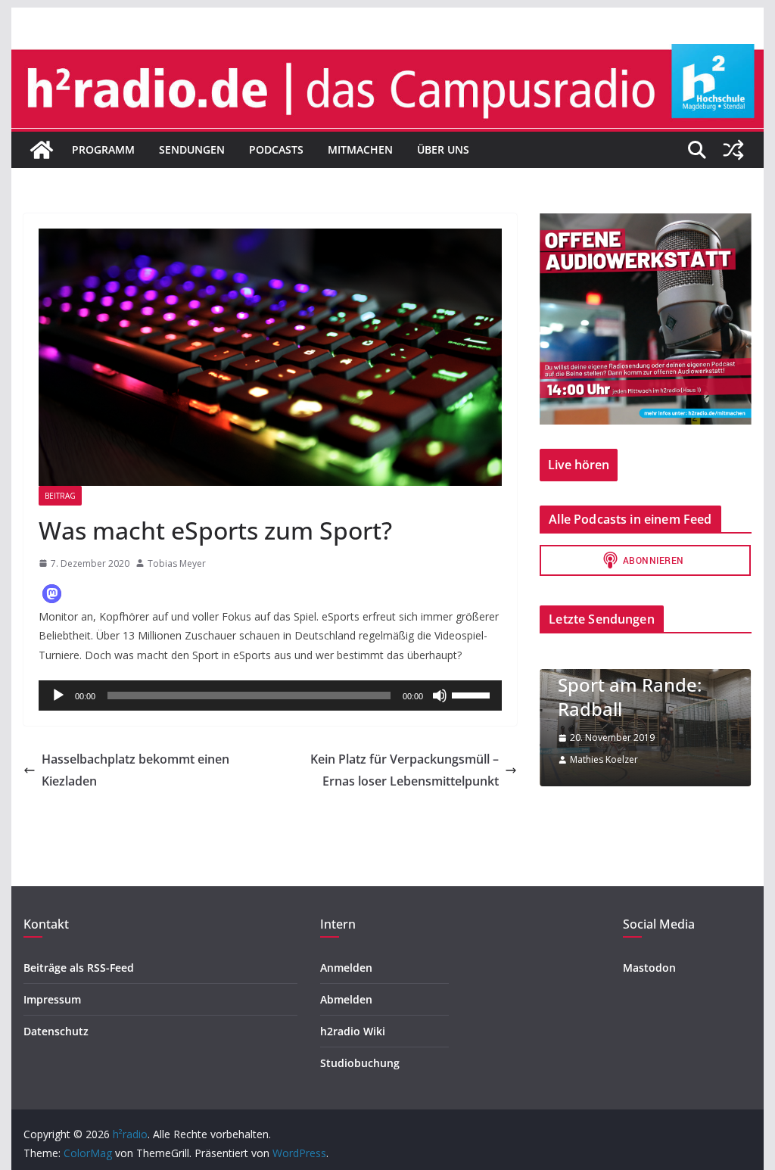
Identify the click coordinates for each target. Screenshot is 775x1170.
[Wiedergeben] (58, 695)
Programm (103, 149)
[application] (270, 695)
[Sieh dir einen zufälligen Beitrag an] (733, 150)
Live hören (578, 464)
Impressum (52, 999)
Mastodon (649, 967)
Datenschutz (56, 1031)
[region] (645, 319)
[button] (51, 593)
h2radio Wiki (352, 1031)
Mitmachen (360, 149)
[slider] (473, 694)
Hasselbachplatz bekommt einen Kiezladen (135, 770)
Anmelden (346, 967)
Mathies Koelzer (604, 759)
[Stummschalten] (439, 695)
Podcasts (276, 149)
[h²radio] (41, 150)
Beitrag (60, 495)
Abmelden (346, 999)
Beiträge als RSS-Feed (78, 967)
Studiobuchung (360, 1063)
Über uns (443, 149)
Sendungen (192, 149)
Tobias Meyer (177, 563)
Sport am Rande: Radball (630, 696)
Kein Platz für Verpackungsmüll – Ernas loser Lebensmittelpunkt (404, 770)
